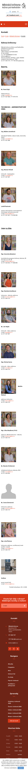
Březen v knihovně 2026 (14, 716)
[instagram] (14, 649)
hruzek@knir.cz (9, 175)
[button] (4, 24)
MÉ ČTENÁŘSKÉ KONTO (13, 15)
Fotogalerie (11, 667)
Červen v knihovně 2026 (14, 706)
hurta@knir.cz (8, 368)
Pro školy (10, 677)
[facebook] (10, 649)
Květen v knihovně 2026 (14, 710)
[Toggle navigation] (26, 24)
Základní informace (15, 36)
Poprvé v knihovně (13, 680)
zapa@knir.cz (8, 95)
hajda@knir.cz (8, 332)
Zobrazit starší (14, 721)
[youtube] (17, 649)
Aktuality (10, 664)
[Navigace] (1, 24)
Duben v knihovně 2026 (14, 713)
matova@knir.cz (9, 401)
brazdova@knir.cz (9, 261)
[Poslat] (24, 606)
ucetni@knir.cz (9, 139)
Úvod (2, 36)
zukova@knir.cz (9, 548)
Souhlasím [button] (21, 768)
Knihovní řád (11, 674)
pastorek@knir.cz (9, 213)
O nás (6, 36)
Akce (9, 670)
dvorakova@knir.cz (10, 297)
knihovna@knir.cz (9, 584)
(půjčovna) (15, 639)
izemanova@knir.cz (10, 508)
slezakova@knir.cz (10, 436)
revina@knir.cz (9, 472)
